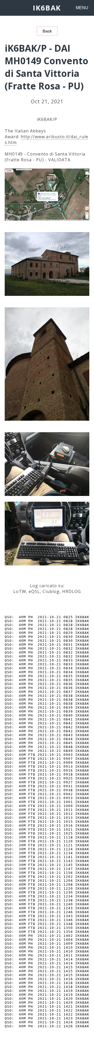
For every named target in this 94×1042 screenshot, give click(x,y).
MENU (82, 8)
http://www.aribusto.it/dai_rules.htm (46, 139)
